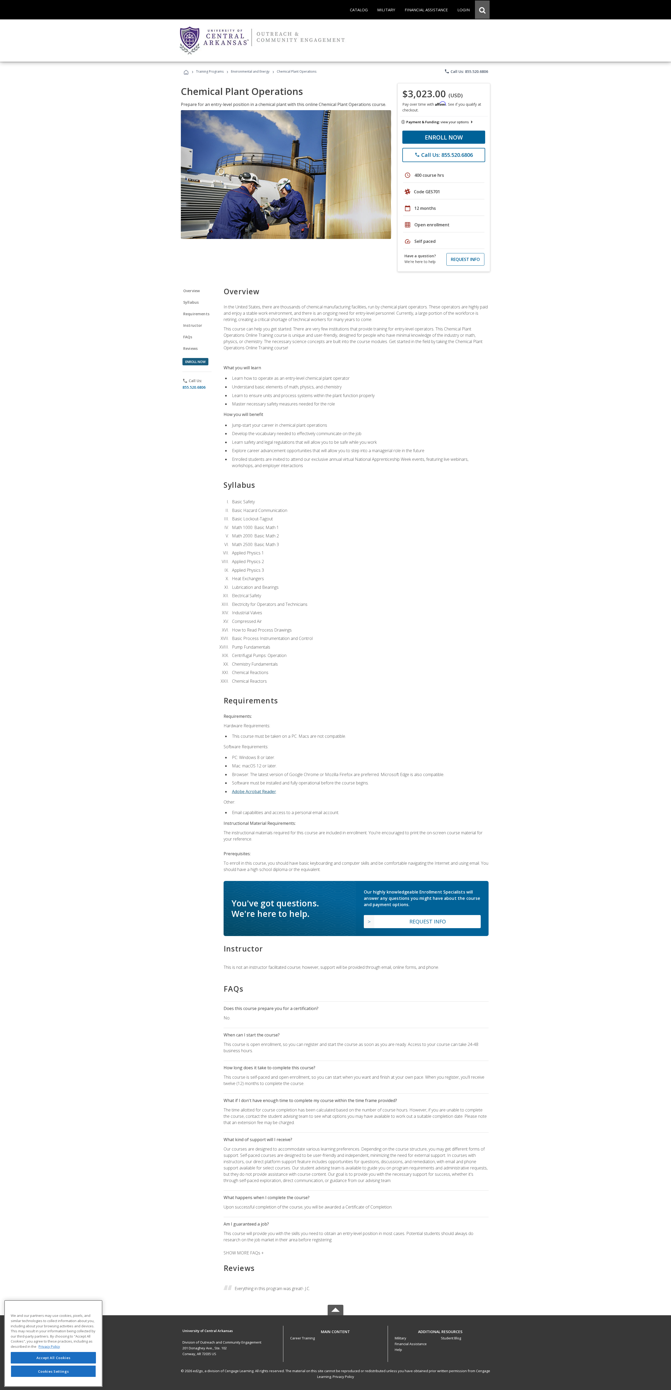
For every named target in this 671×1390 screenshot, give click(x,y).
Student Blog (451, 1338)
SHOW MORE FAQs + (244, 1253)
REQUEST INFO (465, 259)
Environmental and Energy (250, 71)
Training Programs (210, 71)
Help (398, 1349)
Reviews (190, 348)
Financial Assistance (411, 1343)
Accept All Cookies (53, 1357)
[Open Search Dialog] (482, 10)
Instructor (192, 325)
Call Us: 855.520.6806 (466, 71)
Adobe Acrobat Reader (254, 791)
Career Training (302, 1338)
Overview (191, 290)
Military (400, 1338)
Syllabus (191, 302)
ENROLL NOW (444, 137)
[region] (53, 1343)
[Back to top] (335, 1330)
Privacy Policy (343, 1376)
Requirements (196, 313)
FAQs (187, 336)
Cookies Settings (53, 1371)
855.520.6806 (193, 387)
